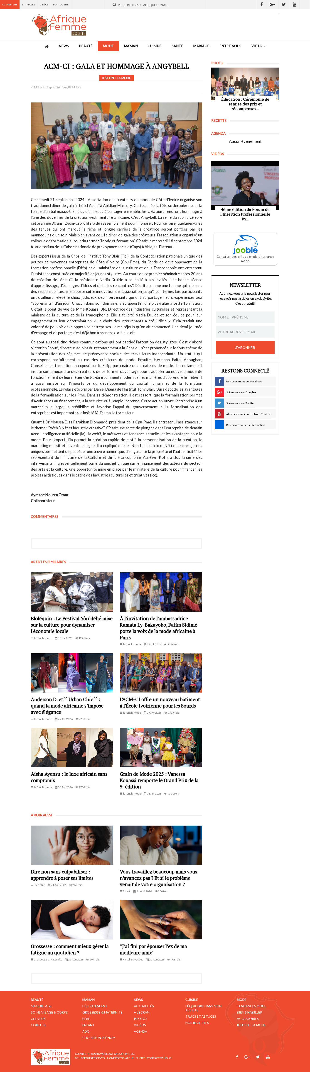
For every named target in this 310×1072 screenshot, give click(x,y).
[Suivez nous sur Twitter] (283, 4)
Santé (177, 46)
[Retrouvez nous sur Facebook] (261, 4)
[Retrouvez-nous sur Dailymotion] (305, 4)
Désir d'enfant (94, 1006)
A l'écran (141, 1012)
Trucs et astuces (200, 1016)
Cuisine (155, 46)
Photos (140, 1019)
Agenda (140, 1031)
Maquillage (41, 1006)
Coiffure (38, 1025)
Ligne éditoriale (118, 1058)
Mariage (201, 46)
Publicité (138, 1058)
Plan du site (61, 4)
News (64, 46)
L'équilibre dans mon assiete (203, 1008)
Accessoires (248, 1019)
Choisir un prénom (98, 1038)
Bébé (86, 1019)
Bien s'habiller (249, 1012)
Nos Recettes (197, 1023)
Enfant (88, 1025)
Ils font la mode (251, 1025)
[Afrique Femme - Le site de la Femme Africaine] (59, 25)
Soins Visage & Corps (49, 1012)
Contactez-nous (159, 1058)
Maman (131, 46)
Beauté (86, 46)
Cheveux (38, 1019)
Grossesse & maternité (102, 1012)
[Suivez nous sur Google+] (272, 4)
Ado (86, 1031)
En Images (28, 4)
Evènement (9, 4)
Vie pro (258, 46)
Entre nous (230, 46)
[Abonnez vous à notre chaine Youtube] (294, 4)
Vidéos (44, 4)
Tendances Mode (251, 1006)
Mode (108, 46)
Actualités (144, 1006)
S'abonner (245, 347)
